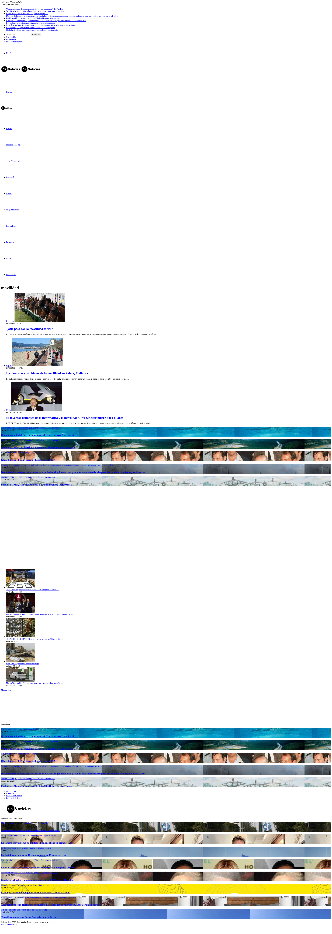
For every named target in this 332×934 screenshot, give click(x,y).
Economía (10, 177)
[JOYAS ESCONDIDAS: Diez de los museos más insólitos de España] (20, 637)
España (9, 128)
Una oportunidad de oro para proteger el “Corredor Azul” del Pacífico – (35, 9)
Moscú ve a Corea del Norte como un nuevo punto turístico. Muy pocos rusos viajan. (41, 25)
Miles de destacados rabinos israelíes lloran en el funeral (30, 830)
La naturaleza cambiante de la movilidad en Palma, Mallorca (47, 373)
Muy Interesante (12, 210)
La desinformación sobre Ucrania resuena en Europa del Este (33, 855)
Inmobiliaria (11, 275)
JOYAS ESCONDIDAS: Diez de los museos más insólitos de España (34, 639)
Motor (8, 258)
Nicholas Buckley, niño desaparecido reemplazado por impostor (32, 30)
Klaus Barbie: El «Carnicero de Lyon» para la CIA (27, 13)
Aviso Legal (11, 791)
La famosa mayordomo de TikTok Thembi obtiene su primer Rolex (37, 842)
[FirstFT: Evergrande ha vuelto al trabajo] (20, 661)
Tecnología (15, 161)
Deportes (10, 242)
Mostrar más (6, 690)
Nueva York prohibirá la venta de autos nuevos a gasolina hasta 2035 (34, 683)
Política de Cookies (14, 796)
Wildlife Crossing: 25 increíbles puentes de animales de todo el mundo (35, 11)
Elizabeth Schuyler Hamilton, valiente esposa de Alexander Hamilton (37, 880)
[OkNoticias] (21, 74)
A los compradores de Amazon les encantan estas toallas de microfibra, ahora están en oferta (50, 904)
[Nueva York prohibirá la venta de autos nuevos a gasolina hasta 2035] (20, 681)
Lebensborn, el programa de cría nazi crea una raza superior (30, 23)
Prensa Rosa (11, 226)
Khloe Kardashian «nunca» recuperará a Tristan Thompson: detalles (38, 867)
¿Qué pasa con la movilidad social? (29, 329)
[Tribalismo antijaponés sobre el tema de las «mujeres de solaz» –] (20, 587)
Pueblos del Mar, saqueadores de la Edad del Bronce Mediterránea (33, 18)
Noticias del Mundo (14, 145)
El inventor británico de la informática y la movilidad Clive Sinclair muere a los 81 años (64, 417)
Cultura (9, 193)
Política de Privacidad (15, 798)
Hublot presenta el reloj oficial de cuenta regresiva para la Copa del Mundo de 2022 (40, 614)
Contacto (10, 793)
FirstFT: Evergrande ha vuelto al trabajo (22, 664)
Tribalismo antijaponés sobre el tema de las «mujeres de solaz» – (32, 590)
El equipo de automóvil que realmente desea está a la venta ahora (35, 892)
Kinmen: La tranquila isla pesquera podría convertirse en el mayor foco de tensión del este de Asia (46, 20)
